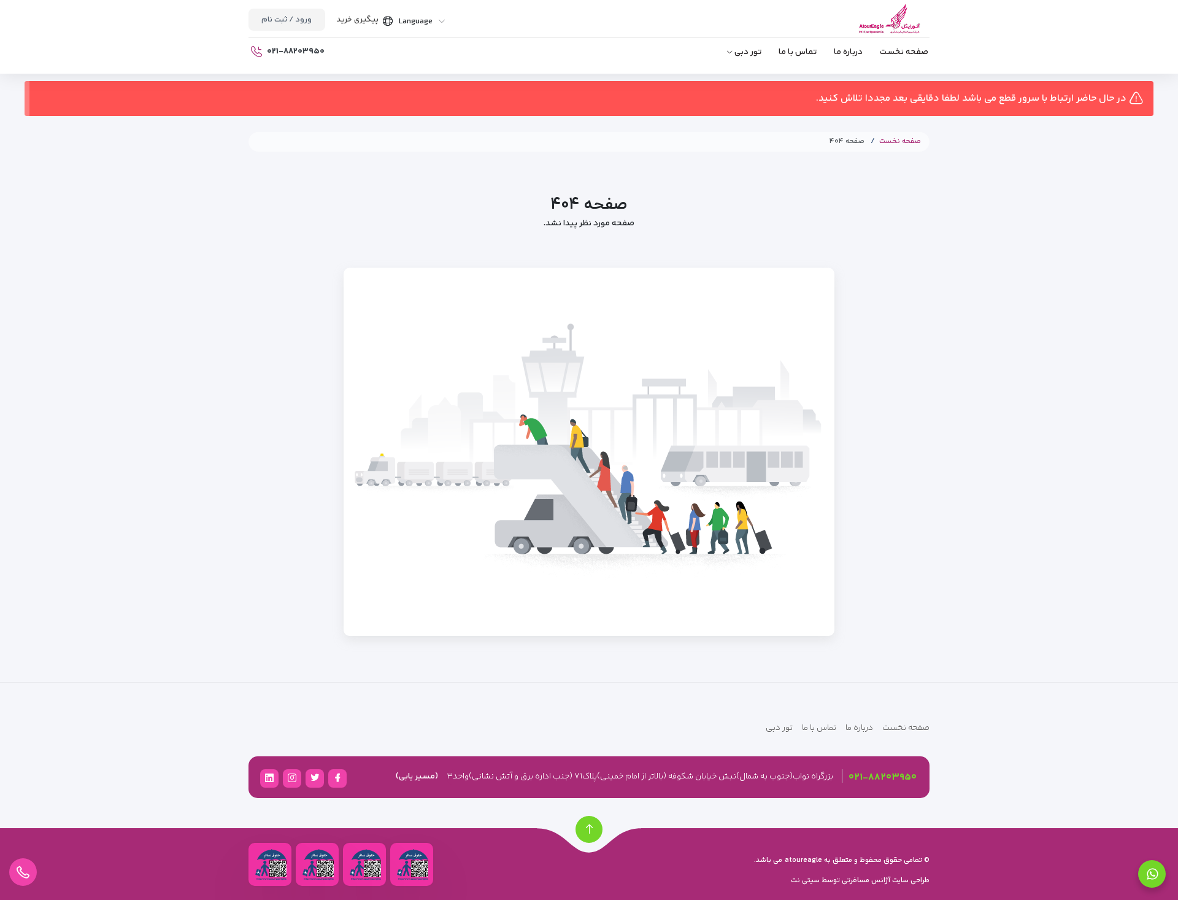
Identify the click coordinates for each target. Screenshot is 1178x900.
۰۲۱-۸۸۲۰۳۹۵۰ (883, 777)
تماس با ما (798, 52)
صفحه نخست (904, 52)
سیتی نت (805, 880)
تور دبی (747, 52)
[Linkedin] (269, 778)
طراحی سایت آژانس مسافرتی (885, 880)
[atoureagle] (873, 26)
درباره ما (848, 52)
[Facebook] (337, 778)
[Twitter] (315, 778)
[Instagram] (292, 778)
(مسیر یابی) (417, 776)
